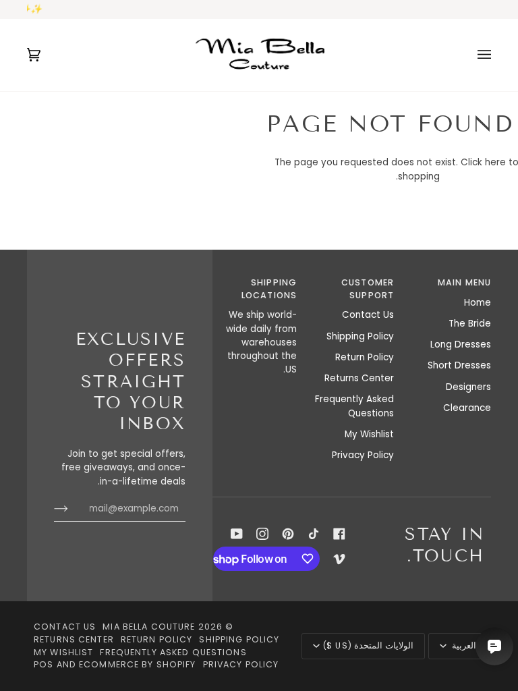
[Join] (72, 509)
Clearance (467, 408)
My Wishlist (369, 434)
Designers (468, 387)
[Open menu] (471, 54)
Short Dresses (459, 365)
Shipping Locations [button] (269, 289)
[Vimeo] (339, 559)
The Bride (470, 323)
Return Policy (364, 357)
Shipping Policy (360, 336)
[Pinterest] (288, 534)
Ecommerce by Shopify (137, 664)
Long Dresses (460, 344)
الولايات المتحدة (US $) (367, 645)
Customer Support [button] (367, 289)
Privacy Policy (363, 455)
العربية (462, 645)
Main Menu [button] (464, 282)
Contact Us (368, 314)
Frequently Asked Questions (354, 406)
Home (477, 302)
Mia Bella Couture (149, 626)
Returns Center (359, 378)
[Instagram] (262, 534)
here (495, 162)
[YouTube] (237, 534)
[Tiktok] (314, 534)
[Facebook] (339, 534)
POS (43, 664)
